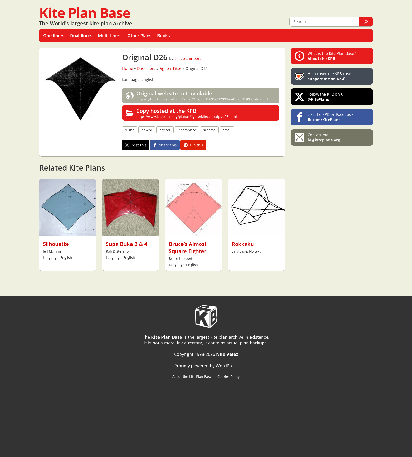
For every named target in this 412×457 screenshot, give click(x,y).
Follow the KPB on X (325, 97)
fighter (165, 130)
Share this (168, 145)
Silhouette (56, 243)
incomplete (187, 130)
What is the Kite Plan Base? (332, 56)
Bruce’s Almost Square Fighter (188, 247)
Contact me (324, 137)
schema (209, 130)
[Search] (366, 21)
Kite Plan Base (84, 12)
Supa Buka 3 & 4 (126, 243)
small (227, 130)
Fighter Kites (170, 68)
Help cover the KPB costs (330, 76)
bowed (146, 130)
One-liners (146, 68)
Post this (138, 145)
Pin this (196, 145)
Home (127, 68)
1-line (129, 130)
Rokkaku (243, 243)
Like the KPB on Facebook (330, 117)
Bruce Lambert (187, 58)
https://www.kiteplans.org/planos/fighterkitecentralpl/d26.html (186, 113)
